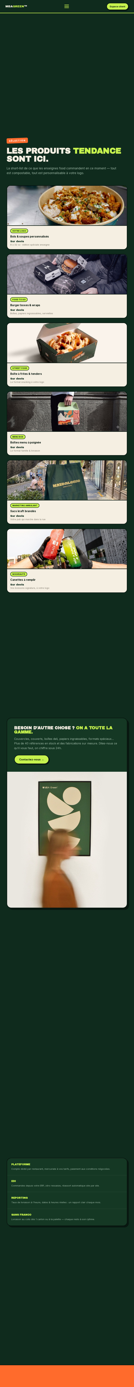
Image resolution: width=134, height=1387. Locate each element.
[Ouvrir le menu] (66, 6)
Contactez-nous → (31, 759)
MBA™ (16, 6)
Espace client (117, 6)
